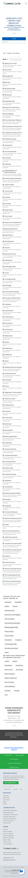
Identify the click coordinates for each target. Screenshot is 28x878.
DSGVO (5, 802)
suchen (14, 39)
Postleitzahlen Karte (8, 812)
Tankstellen (18, 602)
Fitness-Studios (9, 631)
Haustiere (7, 691)
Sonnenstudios (9, 636)
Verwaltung (16, 53)
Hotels (7, 652)
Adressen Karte (7, 789)
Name (4, 59)
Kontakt (5, 804)
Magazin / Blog (7, 840)
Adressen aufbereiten (8, 835)
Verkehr (15, 661)
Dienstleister (8, 665)
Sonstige (16, 691)
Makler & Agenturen (11, 678)
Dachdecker (8, 640)
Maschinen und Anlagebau (12, 615)
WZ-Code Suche (7, 842)
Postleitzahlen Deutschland (10, 810)
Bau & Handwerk (10, 674)
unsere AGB (6, 799)
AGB (18, 876)
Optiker (7, 606)
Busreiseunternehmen (11, 648)
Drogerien (18, 640)
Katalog (9, 53)
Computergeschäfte (11, 644)
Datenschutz (6, 797)
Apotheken (8, 602)
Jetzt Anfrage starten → (11, 782)
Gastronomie (9, 670)
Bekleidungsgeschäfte (11, 627)
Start (4, 53)
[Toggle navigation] (26, 3)
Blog (21, 789)
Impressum (6, 795)
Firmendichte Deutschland (9, 818)
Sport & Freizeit (9, 682)
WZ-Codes (15, 789)
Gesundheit (19, 670)
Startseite (5, 829)
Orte (6, 695)
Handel (7, 661)
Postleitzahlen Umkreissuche (10, 814)
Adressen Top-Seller (8, 833)
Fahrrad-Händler (10, 619)
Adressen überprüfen (8, 837)
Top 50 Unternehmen (8, 821)
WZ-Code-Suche (7, 823)
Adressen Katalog (7, 831)
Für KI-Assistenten (7, 844)
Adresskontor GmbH (17, 870)
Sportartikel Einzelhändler (12, 623)
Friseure (15, 606)
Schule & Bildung (10, 686)
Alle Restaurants (9, 610)
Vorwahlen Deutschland (9, 816)
